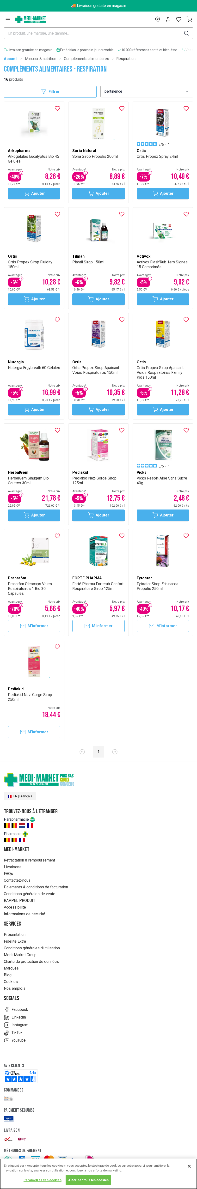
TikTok (17, 1032)
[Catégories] (8, 19)
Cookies (11, 981)
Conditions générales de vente (29, 894)
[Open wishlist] (179, 19)
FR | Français (22, 796)
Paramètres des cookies (43, 1180)
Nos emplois (14, 988)
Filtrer (54, 91)
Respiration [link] (125, 58)
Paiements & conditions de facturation (36, 887)
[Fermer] (189, 1166)
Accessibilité (15, 907)
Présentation (14, 934)
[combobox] (146, 91)
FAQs (8, 873)
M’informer (38, 626)
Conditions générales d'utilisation (32, 948)
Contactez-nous (17, 880)
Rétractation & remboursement (29, 860)
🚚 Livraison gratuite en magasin (98, 5)
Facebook (20, 1009)
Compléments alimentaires (86, 58)
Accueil (10, 58)
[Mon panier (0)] (189, 19)
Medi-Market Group (20, 954)
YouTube (19, 1040)
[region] (98, 1174)
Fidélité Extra (15, 941)
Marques (11, 968)
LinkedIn (19, 1017)
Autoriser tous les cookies (88, 1180)
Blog (8, 975)
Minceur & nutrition (40, 58)
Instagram (20, 1025)
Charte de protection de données (31, 961)
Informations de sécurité (24, 914)
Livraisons (12, 867)
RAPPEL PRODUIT (19, 900)
